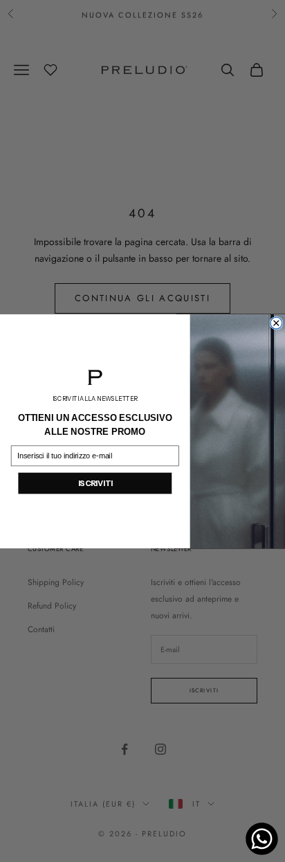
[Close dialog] (276, 323)
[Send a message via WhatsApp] (262, 839)
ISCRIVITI (95, 482)
